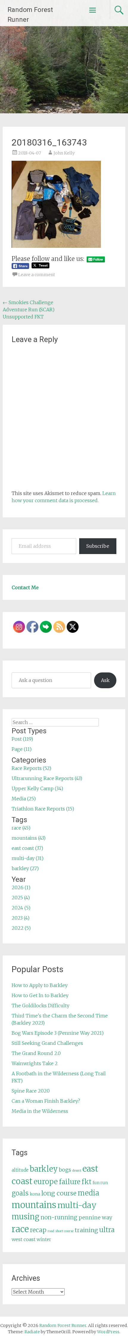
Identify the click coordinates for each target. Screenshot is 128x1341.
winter (44, 1239)
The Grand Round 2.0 (36, 1053)
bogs (65, 1170)
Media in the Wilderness (40, 1111)
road (51, 1231)
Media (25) (24, 799)
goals (20, 1193)
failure (69, 1182)
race (20, 1229)
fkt (86, 1182)
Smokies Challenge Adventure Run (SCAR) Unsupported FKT (28, 309)
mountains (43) (29, 838)
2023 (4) (20, 918)
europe (46, 1181)
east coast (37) (27, 848)
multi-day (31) (27, 858)
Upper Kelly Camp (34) (37, 788)
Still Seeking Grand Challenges (47, 1043)
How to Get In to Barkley (40, 995)
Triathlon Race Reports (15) (43, 809)
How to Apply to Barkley (40, 985)
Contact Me (25, 587)
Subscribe (97, 546)
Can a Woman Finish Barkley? (46, 1101)
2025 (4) (21, 898)
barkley (44, 1169)
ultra (107, 1230)
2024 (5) (21, 908)
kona (35, 1194)
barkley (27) (25, 868)
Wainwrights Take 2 (35, 1063)
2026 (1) (21, 887)
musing (25, 1216)
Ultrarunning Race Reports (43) (47, 778)
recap (38, 1230)
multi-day (76, 1205)
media (88, 1193)
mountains (34, 1204)
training (86, 1230)
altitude (20, 1170)
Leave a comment (36, 274)
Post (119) (22, 739)
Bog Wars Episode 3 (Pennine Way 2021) (58, 1033)
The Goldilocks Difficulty (40, 1006)
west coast (23, 1239)
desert (76, 1171)
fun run (100, 1182)
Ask (105, 680)
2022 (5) (21, 928)
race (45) (21, 828)
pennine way (95, 1217)
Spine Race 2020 (31, 1091)
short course (64, 1231)
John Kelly (64, 153)
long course (59, 1193)
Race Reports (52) (31, 768)
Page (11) (22, 749)
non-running (58, 1217)
